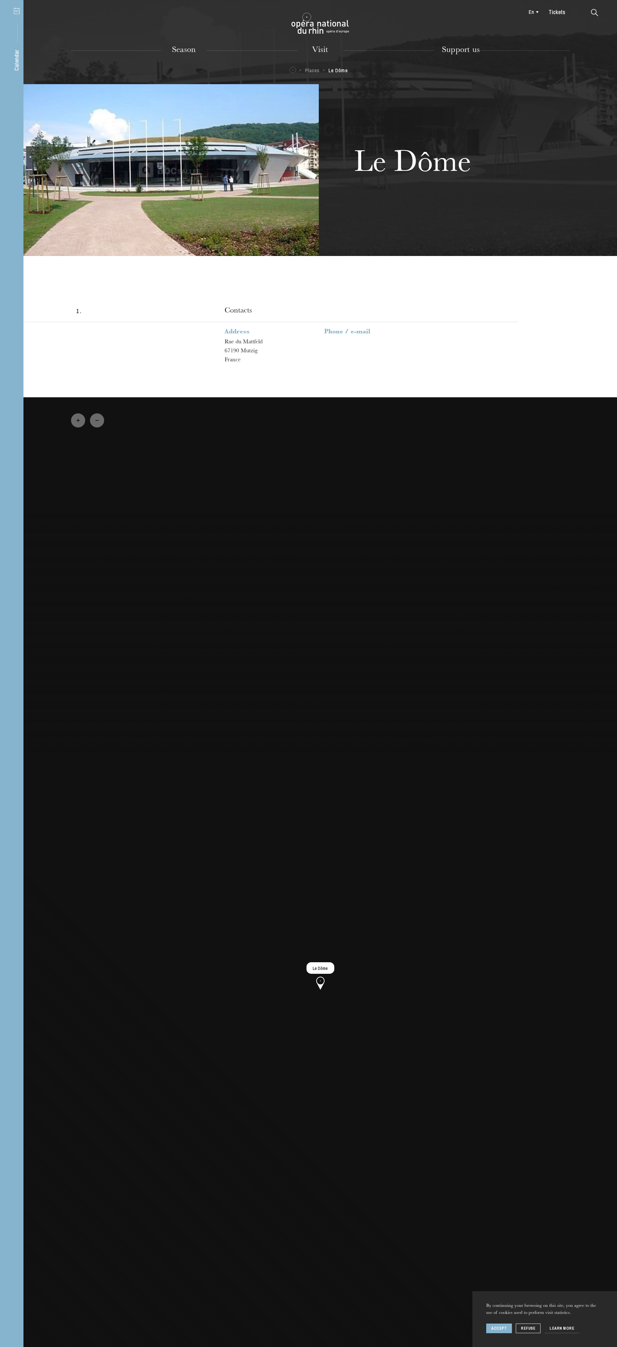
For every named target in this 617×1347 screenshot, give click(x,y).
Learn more (562, 1328)
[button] (594, 13)
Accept (499, 1328)
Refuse (528, 1328)
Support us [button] (461, 50)
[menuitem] (532, 12)
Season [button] (184, 50)
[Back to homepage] (320, 23)
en (531, 11)
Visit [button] (320, 50)
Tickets (557, 12)
